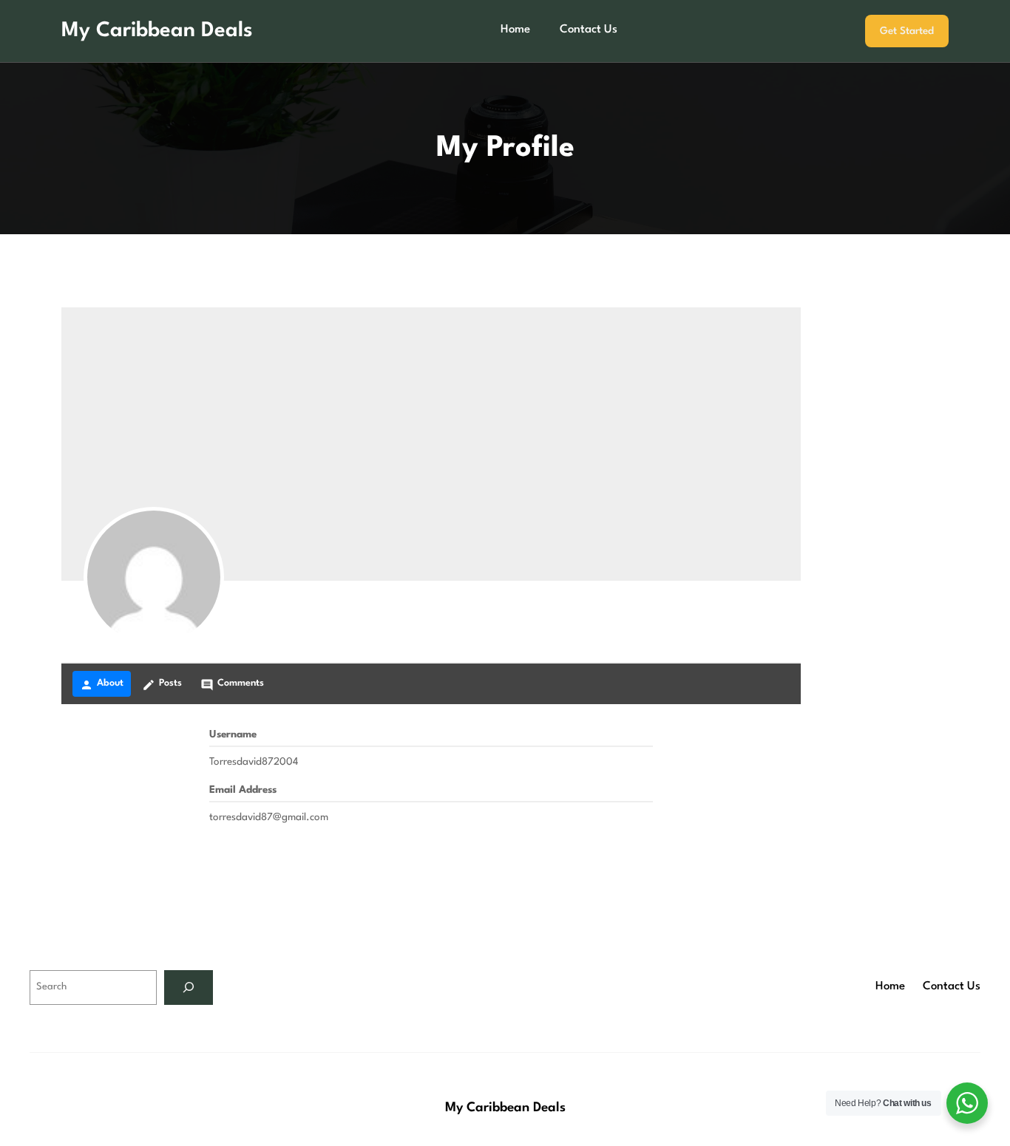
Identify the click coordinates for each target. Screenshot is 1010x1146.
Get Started (907, 31)
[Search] (188, 987)
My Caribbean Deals (157, 31)
